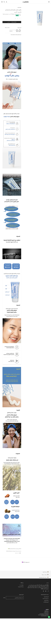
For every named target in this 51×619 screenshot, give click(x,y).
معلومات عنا (22, 585)
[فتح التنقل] (49, 1)
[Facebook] (48, 591)
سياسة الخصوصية (21, 586)
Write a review (7, 27)
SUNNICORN (19, 7)
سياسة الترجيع (46, 600)
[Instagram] (43, 591)
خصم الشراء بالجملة (46, 598)
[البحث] (4, 1)
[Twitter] (45, 591)
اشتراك (4, 597)
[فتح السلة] (1, 1)
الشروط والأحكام (46, 602)
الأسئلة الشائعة (46, 596)
